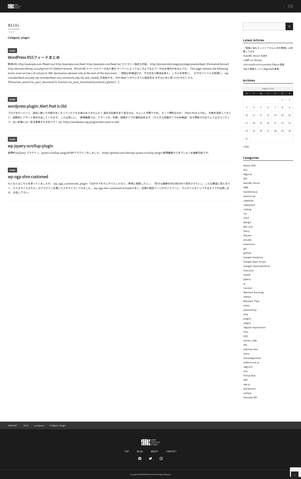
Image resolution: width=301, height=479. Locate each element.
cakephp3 (249, 204)
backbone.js (250, 191)
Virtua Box (249, 375)
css (245, 213)
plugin (12, 50)
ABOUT (154, 451)
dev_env (248, 226)
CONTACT (171, 451)
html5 (247, 274)
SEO (245, 336)
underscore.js (251, 362)
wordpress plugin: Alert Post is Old (37, 106)
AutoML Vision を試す (255, 55)
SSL (245, 344)
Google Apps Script (254, 261)
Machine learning (253, 292)
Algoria (247, 174)
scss (245, 331)
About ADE (249, 165)
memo (247, 296)
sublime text (250, 349)
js (244, 283)
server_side (250, 340)
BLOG (140, 451)
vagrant (248, 366)
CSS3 (246, 217)
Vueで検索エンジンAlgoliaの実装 (261, 68)
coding (247, 209)
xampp (247, 393)
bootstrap (249, 196)
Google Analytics (253, 257)
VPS (245, 379)
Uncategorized (252, 358)
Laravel (247, 287)
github (247, 252)
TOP (126, 451)
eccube (247, 239)
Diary (246, 231)
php (245, 314)
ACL (245, 169)
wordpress (249, 388)
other (246, 305)
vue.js (246, 384)
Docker (247, 235)
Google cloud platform (256, 266)
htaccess (248, 270)
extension (249, 244)
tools (246, 353)
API (245, 178)
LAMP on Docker (252, 60)
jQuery (247, 279)
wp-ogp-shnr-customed (28, 176)
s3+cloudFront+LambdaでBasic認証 (264, 64)
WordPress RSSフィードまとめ (34, 57)
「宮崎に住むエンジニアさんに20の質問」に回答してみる (268, 49)
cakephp (248, 200)
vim (245, 371)
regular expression (254, 327)
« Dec (246, 146)
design (247, 222)
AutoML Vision (251, 182)
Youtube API (250, 397)
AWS (245, 187)
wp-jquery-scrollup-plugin (30, 145)
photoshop (250, 309)
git (245, 248)
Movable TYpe (251, 301)
